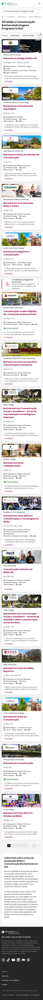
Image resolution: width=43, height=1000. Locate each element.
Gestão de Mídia (28, 36)
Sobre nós (5, 976)
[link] (38, 845)
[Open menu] (39, 4)
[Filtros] (39, 35)
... (29, 845)
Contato (4, 984)
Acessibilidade (34, 995)
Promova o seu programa (10, 980)
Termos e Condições (8, 995)
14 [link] (34, 845)
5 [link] (25, 845)
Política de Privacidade (22, 995)
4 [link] (21, 845)
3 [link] (17, 845)
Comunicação (14, 36)
